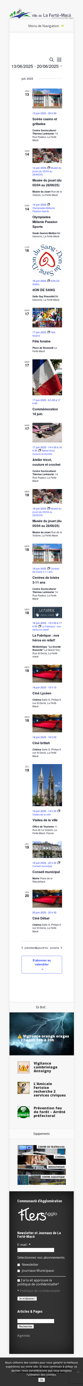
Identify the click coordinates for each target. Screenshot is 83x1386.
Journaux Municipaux (37, 1271)
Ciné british (41, 743)
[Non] (78, 1372)
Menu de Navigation (43, 26)
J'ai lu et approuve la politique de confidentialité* (38, 1282)
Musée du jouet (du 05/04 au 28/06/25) (47, 182)
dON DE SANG (43, 289)
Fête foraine (41, 341)
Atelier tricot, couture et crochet (46, 462)
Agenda (23, 1335)
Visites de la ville (45, 820)
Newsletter (29, 1265)
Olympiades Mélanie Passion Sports (44, 222)
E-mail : (24, 1245)
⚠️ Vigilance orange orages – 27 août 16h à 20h (43, 1038)
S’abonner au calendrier (42, 962)
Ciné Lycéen (41, 693)
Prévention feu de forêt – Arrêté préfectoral (49, 1112)
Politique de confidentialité (40, 1291)
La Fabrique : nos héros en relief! (45, 637)
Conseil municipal (46, 871)
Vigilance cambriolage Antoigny (45, 1067)
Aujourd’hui (41, 947)
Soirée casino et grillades (44, 121)
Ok (41, 1379)
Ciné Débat (40, 918)
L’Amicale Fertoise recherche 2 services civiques (50, 1089)
